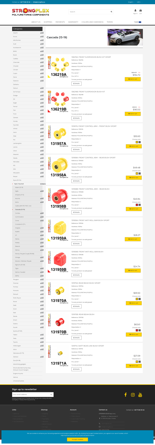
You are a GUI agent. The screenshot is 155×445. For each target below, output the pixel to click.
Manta (17, 239)
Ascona (17, 198)
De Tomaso (16, 92)
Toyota (15, 342)
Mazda (15, 158)
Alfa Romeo (17, 40)
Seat (14, 312)
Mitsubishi (16, 173)
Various (15, 377)
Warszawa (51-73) (18, 353)
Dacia (15, 77)
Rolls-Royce (17, 298)
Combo (17, 213)
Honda (15, 121)
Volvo (15, 349)
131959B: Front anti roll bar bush (87, 252)
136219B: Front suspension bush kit (88, 92)
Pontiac (15, 287)
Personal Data (75, 413)
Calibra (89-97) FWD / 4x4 (23, 206)
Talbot (15, 334)
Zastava (15, 357)
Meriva (17, 250)
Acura (15, 36)
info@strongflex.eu (107, 427)
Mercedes (16, 162)
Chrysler (15, 66)
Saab (14, 305)
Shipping (45, 413)
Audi (14, 44)
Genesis (15, 117)
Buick (15, 55)
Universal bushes (18, 381)
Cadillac (15, 58)
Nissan (15, 176)
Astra (17, 202)
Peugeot (16, 279)
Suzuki (15, 327)
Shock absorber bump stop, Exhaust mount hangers (22, 369)
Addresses (74, 421)
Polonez (15, 283)
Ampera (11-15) (19, 195)
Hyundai (16, 125)
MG (14, 165)
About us (16, 413)
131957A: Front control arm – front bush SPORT (94, 126)
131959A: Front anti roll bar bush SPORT (90, 220)
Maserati (16, 154)
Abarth (15, 33)
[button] (137, 22)
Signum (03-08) (20, 265)
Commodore (19, 217)
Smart (15, 320)
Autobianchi (17, 47)
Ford (14, 114)
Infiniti (15, 128)
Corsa (17, 220)
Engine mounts (18, 373)
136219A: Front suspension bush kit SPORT (91, 57)
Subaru (15, 323)
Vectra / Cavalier (20, 272)
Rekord (17, 246)
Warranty (45, 421)
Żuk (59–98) (16, 360)
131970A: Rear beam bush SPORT (85, 283)
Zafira (17, 276)
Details (77, 83)
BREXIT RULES (47, 424)
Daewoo (16, 81)
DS (14, 99)
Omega (17, 257)
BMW (15, 51)
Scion (15, 309)
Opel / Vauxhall (19, 184)
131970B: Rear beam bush (82, 314)
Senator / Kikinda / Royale (23, 261)
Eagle (15, 103)
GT (16, 235)
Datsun (15, 88)
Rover (15, 301)
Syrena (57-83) (17, 331)
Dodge (15, 95)
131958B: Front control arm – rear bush (90, 189)
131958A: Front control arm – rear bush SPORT (93, 158)
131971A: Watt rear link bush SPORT (87, 346)
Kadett (17, 231)
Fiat (14, 110)
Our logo (45, 427)
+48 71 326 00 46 (106, 423)
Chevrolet (16, 62)
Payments (45, 419)
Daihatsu (16, 84)
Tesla (14, 338)
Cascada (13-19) (20, 209)
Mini (14, 169)
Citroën (15, 69)
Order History (75, 416)
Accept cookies (77, 439)
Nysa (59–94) (17, 180)
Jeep (14, 136)
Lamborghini (17, 143)
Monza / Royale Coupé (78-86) (24, 253)
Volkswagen (17, 346)
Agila (16, 191)
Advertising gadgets (19, 364)
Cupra (15, 73)
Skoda (15, 316)
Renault (15, 294)
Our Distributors (18, 421)
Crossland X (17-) (20, 224)
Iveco (15, 132)
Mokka (17, 242)
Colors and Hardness (20, 416)
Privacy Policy (46, 429)
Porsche (15, 290)
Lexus (15, 150)
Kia (14, 139)
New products (17, 419)
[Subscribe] (51, 394)
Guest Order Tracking (78, 419)
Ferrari (15, 106)
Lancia (15, 147)
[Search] (111, 11)
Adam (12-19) (19, 187)
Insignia (17, 228)
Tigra (16, 268)
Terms (44, 416)
